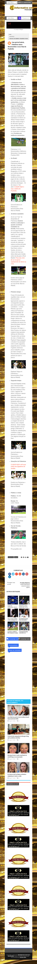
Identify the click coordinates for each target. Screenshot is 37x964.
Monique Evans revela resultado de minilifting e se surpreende (17, 756)
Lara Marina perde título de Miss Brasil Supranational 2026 (18, 718)
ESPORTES (11, 36)
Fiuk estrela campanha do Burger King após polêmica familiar (18, 737)
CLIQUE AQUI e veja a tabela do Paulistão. (17, 189)
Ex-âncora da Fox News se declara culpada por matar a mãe (17, 775)
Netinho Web (23, 957)
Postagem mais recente (11, 583)
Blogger (21, 29)
